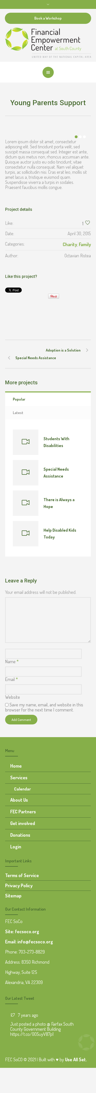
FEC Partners (23, 811)
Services (18, 777)
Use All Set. (76, 1059)
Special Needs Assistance (35, 358)
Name (12, 661)
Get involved (22, 823)
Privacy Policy (19, 885)
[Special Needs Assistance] (25, 472)
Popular (19, 399)
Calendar (22, 788)
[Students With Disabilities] (25, 442)
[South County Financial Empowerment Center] (48, 42)
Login (15, 846)
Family (85, 244)
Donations (20, 835)
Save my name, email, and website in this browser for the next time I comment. (44, 707)
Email (11, 679)
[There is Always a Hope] (25, 503)
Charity (70, 244)
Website (12, 697)
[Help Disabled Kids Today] (25, 533)
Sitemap (13, 895)
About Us (19, 800)
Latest (18, 412)
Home (16, 766)
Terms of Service (22, 875)
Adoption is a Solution (63, 350)
